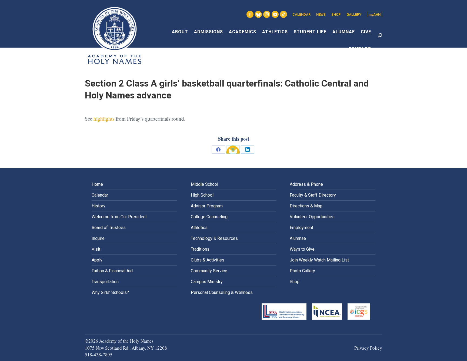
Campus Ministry (207, 281)
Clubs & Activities (207, 260)
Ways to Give (302, 249)
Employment (301, 227)
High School (202, 195)
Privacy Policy (368, 348)
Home (97, 184)
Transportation (105, 281)
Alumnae (298, 238)
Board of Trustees (109, 227)
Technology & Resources (214, 238)
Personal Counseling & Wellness (222, 292)
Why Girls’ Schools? (110, 292)
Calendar (100, 195)
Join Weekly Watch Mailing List (319, 260)
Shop (294, 281)
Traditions (200, 249)
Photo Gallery (302, 270)
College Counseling (209, 216)
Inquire (98, 238)
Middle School (204, 184)
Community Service (209, 270)
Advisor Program (207, 205)
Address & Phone (306, 184)
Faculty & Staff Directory (313, 195)
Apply (97, 260)
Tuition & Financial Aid (112, 270)
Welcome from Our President (119, 216)
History (98, 205)
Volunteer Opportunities (312, 216)
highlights (105, 118)
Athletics (199, 227)
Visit (96, 249)
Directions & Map (306, 205)
